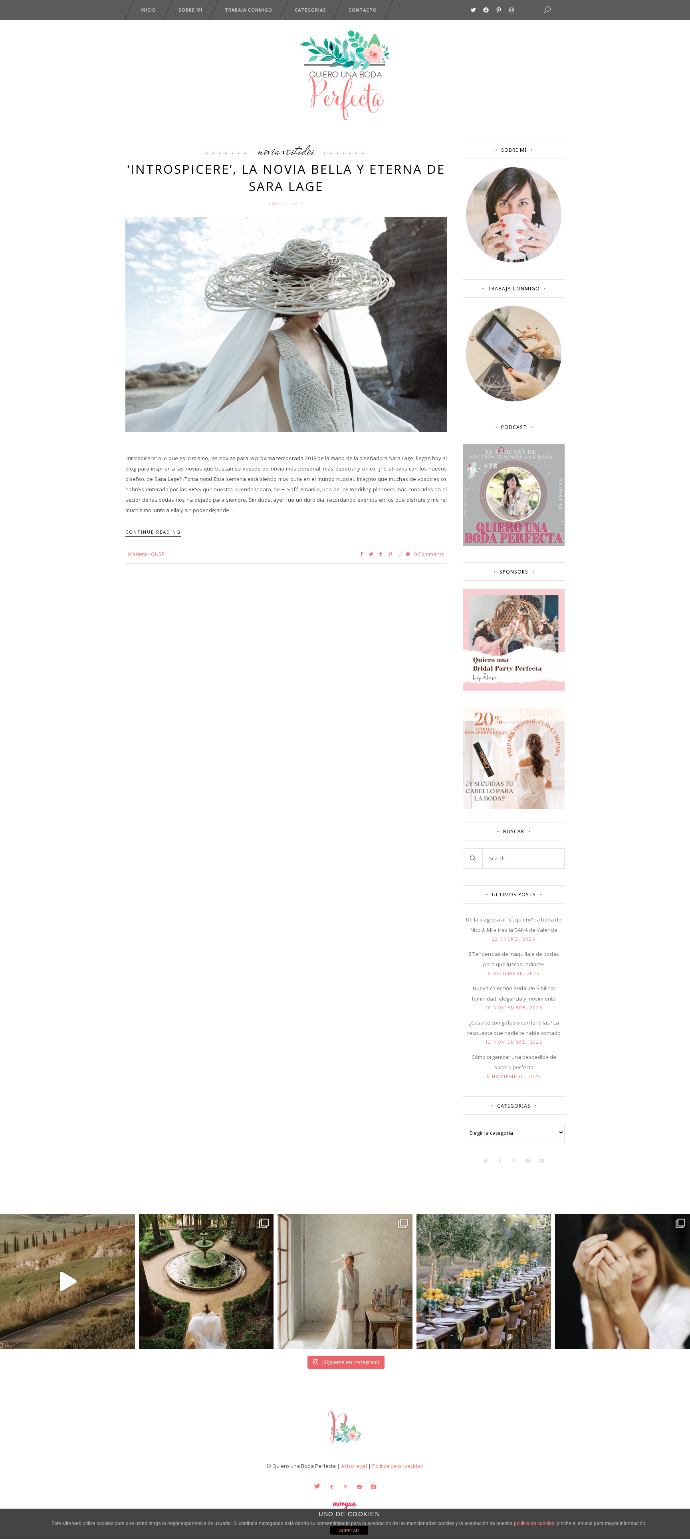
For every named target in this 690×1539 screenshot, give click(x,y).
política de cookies (534, 1523)
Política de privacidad (398, 1465)
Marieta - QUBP (146, 554)
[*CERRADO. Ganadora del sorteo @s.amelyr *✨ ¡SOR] (622, 1281)
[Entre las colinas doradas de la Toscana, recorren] (67, 1281)
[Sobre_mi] (514, 260)
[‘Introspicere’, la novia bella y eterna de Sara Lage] (286, 324)
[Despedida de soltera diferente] (514, 688)
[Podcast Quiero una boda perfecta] (514, 544)
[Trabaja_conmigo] (514, 399)
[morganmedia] (345, 1445)
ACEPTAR (349, 1530)
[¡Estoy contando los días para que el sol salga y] (483, 1281)
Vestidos (299, 150)
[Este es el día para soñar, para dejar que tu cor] (206, 1281)
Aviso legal (354, 1465)
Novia (269, 150)
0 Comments (428, 554)
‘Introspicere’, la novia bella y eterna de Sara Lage (286, 178)
